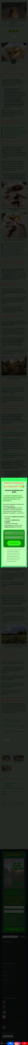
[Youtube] (24, 1043)
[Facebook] (10, 1043)
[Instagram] (17, 1043)
